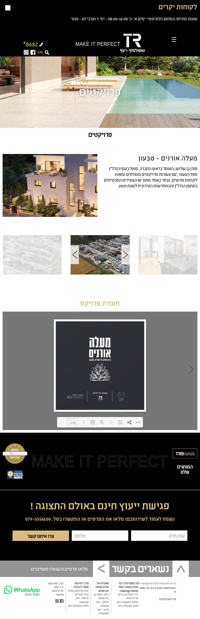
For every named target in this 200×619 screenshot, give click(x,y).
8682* (30, 43)
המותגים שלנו (185, 469)
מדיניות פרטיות (167, 599)
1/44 (72, 422)
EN (40, 52)
